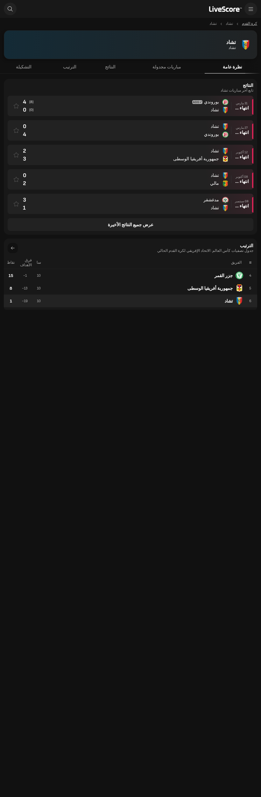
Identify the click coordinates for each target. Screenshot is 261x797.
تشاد (229, 301)
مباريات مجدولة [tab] (166, 67)
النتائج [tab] (110, 67)
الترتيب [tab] (69, 67)
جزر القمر (224, 275)
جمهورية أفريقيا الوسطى (210, 288)
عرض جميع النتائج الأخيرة (130, 224)
